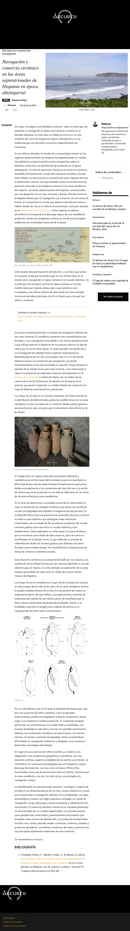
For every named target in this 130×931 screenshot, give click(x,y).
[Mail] (112, 157)
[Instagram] (59, 42)
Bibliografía (107, 177)
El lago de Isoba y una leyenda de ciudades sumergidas (110, 282)
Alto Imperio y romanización (16, 51)
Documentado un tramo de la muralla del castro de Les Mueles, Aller (108, 226)
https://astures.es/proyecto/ (114, 128)
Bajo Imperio (98, 237)
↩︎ (61, 871)
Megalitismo (98, 254)
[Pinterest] (5, 148)
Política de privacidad (14, 926)
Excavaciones (99, 217)
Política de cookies (13, 922)
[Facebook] (54, 42)
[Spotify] (13, 911)
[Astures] (95, 140)
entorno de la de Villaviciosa (36, 210)
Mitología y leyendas (102, 274)
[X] (5, 140)
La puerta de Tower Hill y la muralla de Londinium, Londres (109, 207)
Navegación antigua (19, 100)
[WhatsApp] (5, 155)
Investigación (9, 54)
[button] (74, 42)
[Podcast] (68, 42)
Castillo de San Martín (27, 377)
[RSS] (116, 157)
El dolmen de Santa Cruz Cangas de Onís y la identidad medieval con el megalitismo (110, 263)
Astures (12, 105)
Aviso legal (8, 918)
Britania (96, 200)
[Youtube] (63, 42)
